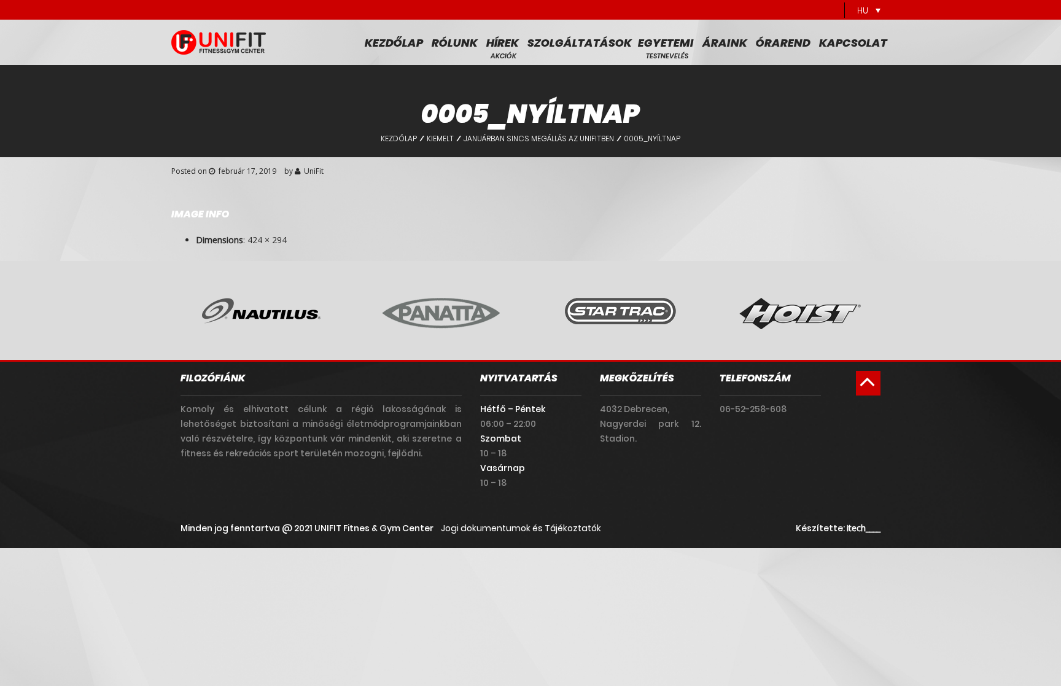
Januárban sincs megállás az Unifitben (539, 138)
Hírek (502, 43)
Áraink (724, 43)
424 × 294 (267, 240)
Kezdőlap (394, 43)
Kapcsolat (853, 43)
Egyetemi (666, 43)
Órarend (783, 43)
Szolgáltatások (579, 43)
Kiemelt (440, 138)
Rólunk (455, 43)
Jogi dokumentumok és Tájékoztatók (521, 528)
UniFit (314, 171)
